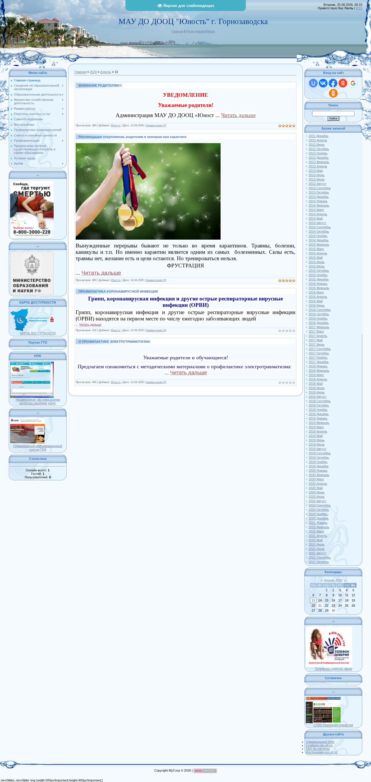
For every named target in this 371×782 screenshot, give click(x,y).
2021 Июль (317, 549)
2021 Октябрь (319, 562)
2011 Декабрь (318, 136)
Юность (116, 125)
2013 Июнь (317, 175)
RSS (359, 8)
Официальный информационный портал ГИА (37, 447)
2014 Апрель (318, 214)
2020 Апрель (318, 483)
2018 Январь (318, 366)
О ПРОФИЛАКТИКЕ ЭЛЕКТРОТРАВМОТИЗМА (114, 341)
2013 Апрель (318, 166)
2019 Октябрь (319, 457)
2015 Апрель (318, 253)
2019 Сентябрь (320, 453)
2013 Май (316, 170)
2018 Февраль (319, 370)
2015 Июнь (317, 262)
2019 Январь (318, 418)
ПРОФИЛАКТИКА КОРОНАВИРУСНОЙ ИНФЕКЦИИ (118, 291)
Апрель (105, 72)
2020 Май (316, 488)
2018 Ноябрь (318, 409)
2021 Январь (318, 522)
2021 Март (316, 531)
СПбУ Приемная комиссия (333, 725)
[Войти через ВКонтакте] (323, 83)
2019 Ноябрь (318, 462)
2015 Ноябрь (318, 275)
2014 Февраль (319, 205)
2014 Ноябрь (318, 236)
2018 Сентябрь (320, 401)
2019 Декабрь (319, 466)
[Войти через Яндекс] (343, 83)
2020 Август (317, 501)
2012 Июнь (317, 144)
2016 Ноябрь (318, 318)
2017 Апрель (318, 336)
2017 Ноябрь (318, 357)
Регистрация (195, 31)
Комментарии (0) (156, 125)
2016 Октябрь (319, 314)
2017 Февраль (319, 327)
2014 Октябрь (319, 231)
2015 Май (316, 257)
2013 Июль (317, 179)
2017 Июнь (317, 344)
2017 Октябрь (319, 353)
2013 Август (317, 183)
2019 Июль (317, 444)
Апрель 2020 (333, 580)
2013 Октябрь (319, 192)
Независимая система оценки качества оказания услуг (38, 401)
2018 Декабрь (319, 414)
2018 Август (317, 396)
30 (333, 610)
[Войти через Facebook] (333, 83)
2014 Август (317, 223)
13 (313, 600)
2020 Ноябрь (318, 514)
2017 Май (316, 340)
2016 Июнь (317, 305)
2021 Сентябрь (320, 557)
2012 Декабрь (319, 157)
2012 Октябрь (319, 149)
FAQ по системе (318, 748)
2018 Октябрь (319, 405)
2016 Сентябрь (320, 309)
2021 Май (316, 540)
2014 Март (316, 210)
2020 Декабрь (319, 518)
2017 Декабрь (319, 362)
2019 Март (316, 427)
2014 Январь (318, 201)
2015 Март (316, 249)
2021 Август (317, 553)
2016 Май (316, 301)
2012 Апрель (318, 140)
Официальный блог (320, 741)
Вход (210, 31)
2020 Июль (317, 496)
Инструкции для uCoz (322, 752)
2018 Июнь (317, 388)
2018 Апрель (318, 379)
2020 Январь (318, 470)
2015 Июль (317, 266)
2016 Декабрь (319, 323)
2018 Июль (317, 392)
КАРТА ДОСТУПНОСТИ (38, 333)
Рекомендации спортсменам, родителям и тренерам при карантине (132, 136)
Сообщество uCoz (319, 745)
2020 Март (316, 479)
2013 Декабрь (319, 196)
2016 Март (316, 292)
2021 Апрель (318, 535)
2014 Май (316, 218)
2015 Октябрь (319, 270)
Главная (177, 31)
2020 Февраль (319, 475)
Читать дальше (238, 115)
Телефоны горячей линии (333, 668)
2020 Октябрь (319, 509)
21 (320, 605)
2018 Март (316, 375)
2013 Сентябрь (320, 188)
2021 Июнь (317, 544)
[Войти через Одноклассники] (333, 93)
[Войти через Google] (353, 83)
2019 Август (317, 449)
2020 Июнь (317, 492)
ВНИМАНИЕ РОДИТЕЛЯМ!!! (100, 85)
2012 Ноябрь (318, 153)
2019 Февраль (319, 422)
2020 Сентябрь (320, 505)
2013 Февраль (319, 162)
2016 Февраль (319, 288)
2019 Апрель (318, 431)
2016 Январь (318, 283)
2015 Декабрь (319, 279)
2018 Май (316, 383)
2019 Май (316, 436)
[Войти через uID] (313, 83)
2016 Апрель (318, 296)
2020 (93, 72)
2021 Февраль (319, 527)
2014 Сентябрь (320, 227)
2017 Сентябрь (320, 349)
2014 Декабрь (319, 240)
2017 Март (316, 331)
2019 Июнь (317, 440)
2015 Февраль (319, 244)
